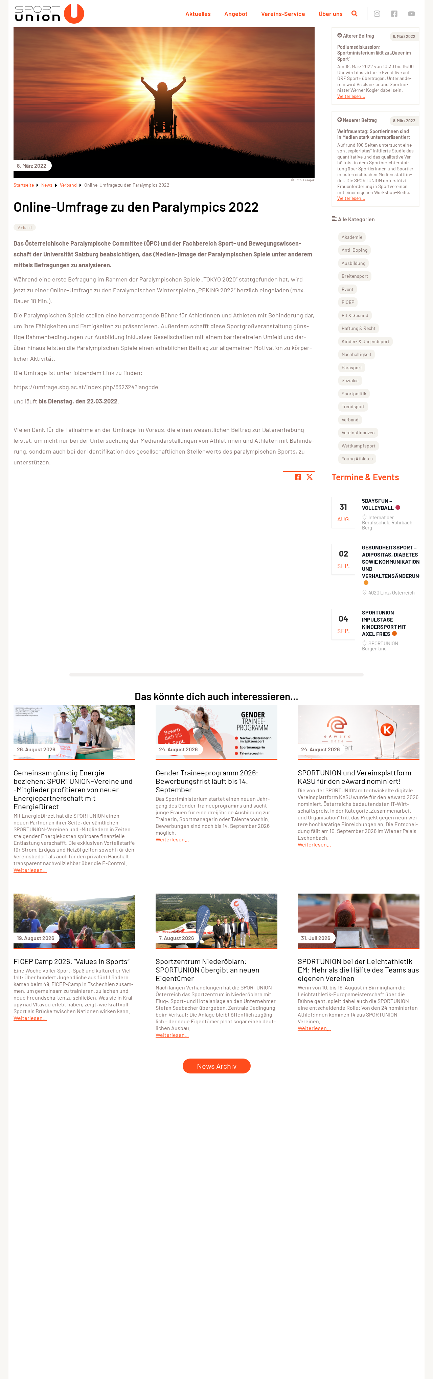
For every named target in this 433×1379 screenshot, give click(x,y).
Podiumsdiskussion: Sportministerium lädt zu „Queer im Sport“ (374, 53)
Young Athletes (357, 458)
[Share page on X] (309, 477)
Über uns (331, 13)
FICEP (348, 302)
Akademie (352, 237)
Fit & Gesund (355, 315)
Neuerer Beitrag (360, 120)
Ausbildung (353, 263)
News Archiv (216, 1065)
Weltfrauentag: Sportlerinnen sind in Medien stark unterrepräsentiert (373, 134)
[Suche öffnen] (354, 13)
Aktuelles (198, 13)
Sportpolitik (354, 393)
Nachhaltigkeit (356, 354)
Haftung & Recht (358, 328)
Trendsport (353, 406)
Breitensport (355, 276)
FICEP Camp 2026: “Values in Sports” (72, 961)
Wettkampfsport (358, 445)
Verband (68, 185)
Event (348, 289)
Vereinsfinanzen (358, 432)
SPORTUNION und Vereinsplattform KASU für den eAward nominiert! (354, 776)
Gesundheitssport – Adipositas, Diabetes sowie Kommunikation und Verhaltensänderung (392, 561)
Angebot (236, 13)
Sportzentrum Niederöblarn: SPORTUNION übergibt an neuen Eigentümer (207, 969)
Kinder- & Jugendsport (365, 341)
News (46, 185)
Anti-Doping (354, 250)
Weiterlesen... (351, 96)
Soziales (350, 380)
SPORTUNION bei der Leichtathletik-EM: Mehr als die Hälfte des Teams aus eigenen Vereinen (358, 969)
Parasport (352, 367)
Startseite (24, 185)
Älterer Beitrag (358, 36)
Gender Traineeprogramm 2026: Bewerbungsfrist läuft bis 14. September (207, 781)
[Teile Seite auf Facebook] (298, 477)
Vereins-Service (283, 13)
